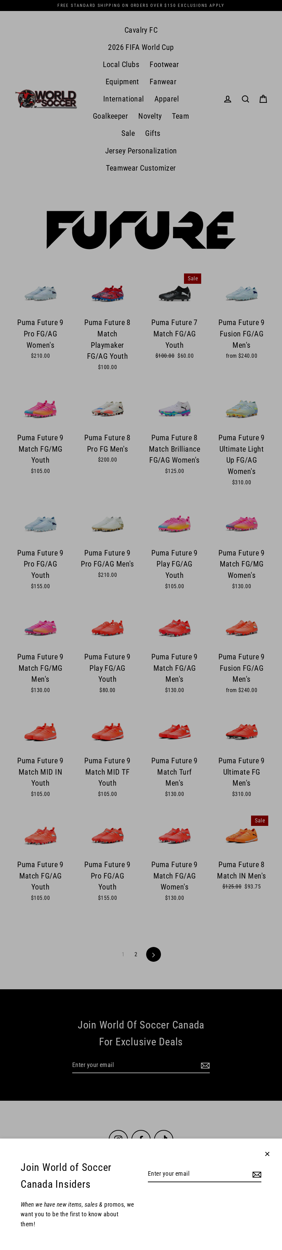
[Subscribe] (255, 1174)
